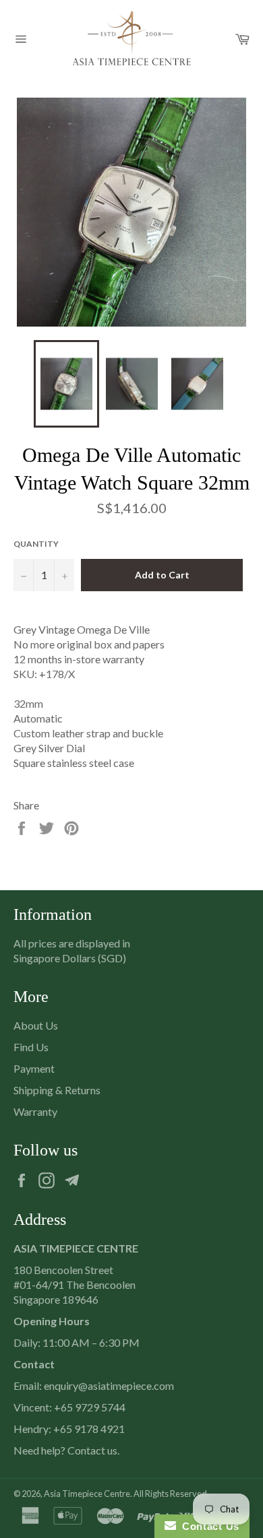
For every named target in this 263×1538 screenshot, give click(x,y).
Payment (34, 1068)
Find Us (31, 1046)
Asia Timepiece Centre (87, 1493)
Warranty (35, 1111)
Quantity (36, 544)
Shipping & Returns (56, 1089)
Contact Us (207, 1526)
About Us (35, 1025)
